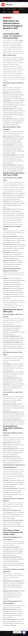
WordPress (14, 634)
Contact (16, 12)
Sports (4, 12)
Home (3, 9)
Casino (10, 12)
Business (14, 9)
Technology (22, 9)
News (8, 9)
